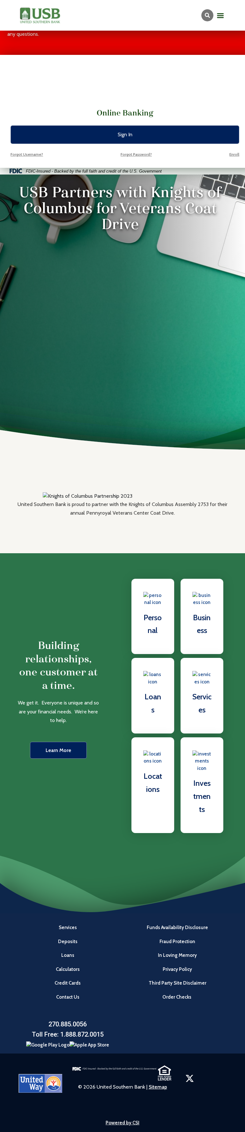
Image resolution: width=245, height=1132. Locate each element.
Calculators (68, 969)
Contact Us (67, 997)
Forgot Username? (27, 154)
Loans (67, 955)
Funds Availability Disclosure (177, 927)
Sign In (125, 134)
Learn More (58, 750)
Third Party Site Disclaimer (177, 983)
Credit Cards (68, 983)
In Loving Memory (177, 955)
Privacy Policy (177, 969)
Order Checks (177, 997)
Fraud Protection (177, 941)
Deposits (68, 941)
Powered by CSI (122, 1123)
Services (68, 927)
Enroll (234, 154)
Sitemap (158, 1087)
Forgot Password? (136, 154)
